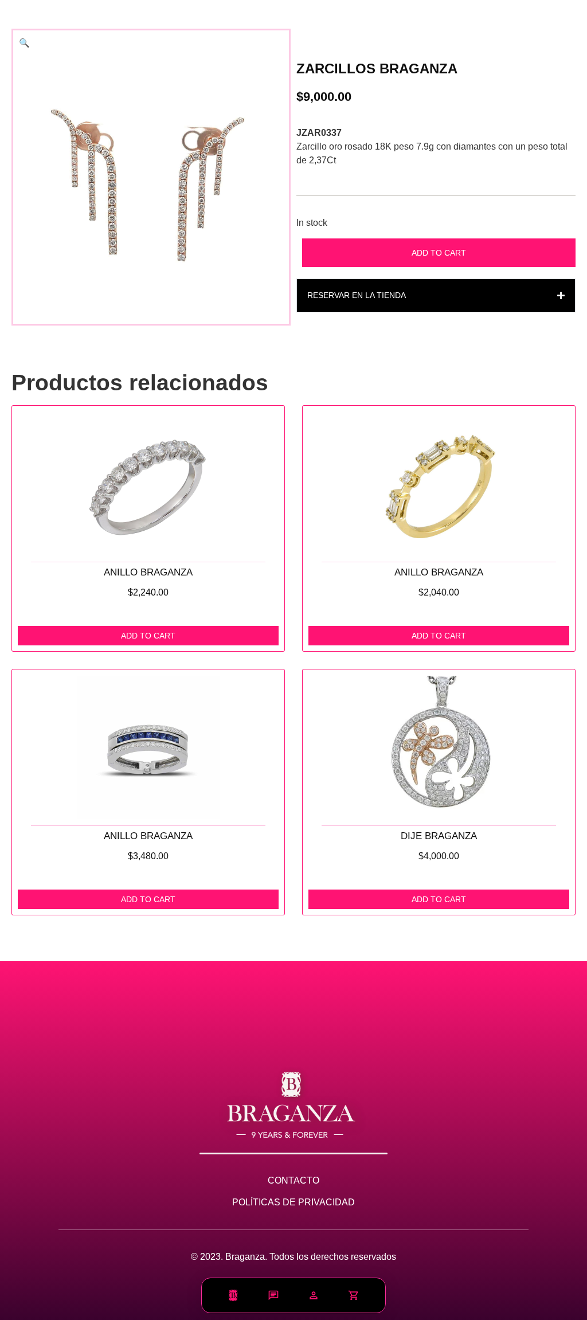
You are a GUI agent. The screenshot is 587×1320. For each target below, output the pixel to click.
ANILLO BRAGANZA (148, 572)
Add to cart (439, 252)
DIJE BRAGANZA (439, 836)
